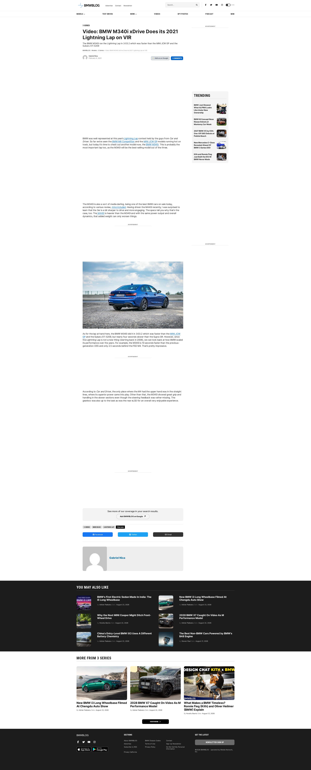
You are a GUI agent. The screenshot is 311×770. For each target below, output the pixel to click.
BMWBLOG (86, 50)
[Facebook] (205, 5)
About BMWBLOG (130, 741)
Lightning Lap (131, 138)
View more (154, 722)
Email (169, 534)
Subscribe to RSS (130, 747)
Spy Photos (183, 14)
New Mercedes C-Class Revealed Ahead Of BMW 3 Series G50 (204, 145)
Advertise (109, 5)
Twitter (134, 534)
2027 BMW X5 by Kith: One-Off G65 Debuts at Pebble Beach (204, 133)
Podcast (209, 14)
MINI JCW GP (150, 141)
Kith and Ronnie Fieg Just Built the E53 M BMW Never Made (203, 157)
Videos (157, 14)
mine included (119, 207)
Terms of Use (150, 744)
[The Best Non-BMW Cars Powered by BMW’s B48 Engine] (166, 633)
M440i (100, 213)
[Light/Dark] (228, 5)
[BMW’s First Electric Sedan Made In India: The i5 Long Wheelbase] (84, 596)
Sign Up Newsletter (173, 744)
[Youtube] (216, 5)
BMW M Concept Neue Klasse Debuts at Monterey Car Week (204, 121)
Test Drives (107, 14)
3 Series (86, 25)
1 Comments (177, 58)
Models (80, 14)
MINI (232, 14)
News (132, 14)
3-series (87, 527)
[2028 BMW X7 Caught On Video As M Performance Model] (166, 615)
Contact (118, 5)
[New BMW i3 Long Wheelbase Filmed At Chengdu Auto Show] (166, 596)
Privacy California (130, 752)
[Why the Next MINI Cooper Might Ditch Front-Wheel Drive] (84, 615)
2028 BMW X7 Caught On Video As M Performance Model (201, 617)
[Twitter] (211, 5)
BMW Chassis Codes (153, 741)
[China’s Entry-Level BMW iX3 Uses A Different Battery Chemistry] (84, 633)
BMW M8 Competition (123, 141)
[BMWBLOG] (96, 735)
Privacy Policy (150, 747)
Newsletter (128, 5)
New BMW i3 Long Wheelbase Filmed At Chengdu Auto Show (203, 598)
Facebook (99, 534)
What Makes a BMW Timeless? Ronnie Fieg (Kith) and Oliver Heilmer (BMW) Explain (209, 706)
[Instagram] (222, 5)
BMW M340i (152, 144)
